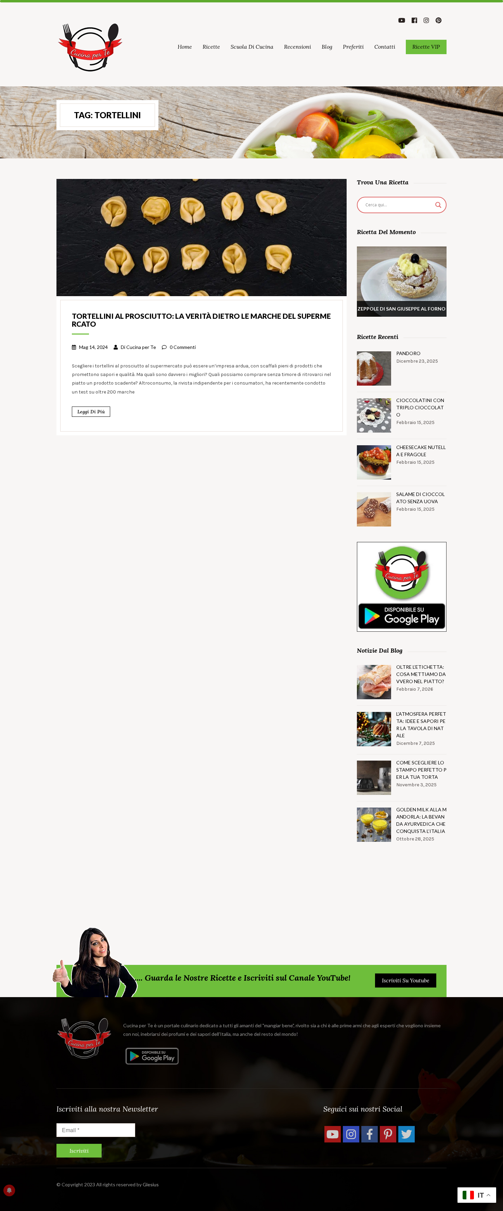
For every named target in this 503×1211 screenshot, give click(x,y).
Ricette (211, 46)
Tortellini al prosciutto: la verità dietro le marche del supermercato (201, 320)
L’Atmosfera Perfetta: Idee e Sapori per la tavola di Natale (421, 724)
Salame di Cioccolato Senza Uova (420, 497)
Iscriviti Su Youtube (405, 980)
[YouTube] (332, 1134)
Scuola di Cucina (252, 46)
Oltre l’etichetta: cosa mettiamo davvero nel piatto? (421, 674)
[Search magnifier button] (438, 205)
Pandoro (408, 353)
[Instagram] (351, 1134)
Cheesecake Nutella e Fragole (421, 450)
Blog (327, 46)
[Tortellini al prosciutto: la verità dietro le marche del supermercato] (201, 236)
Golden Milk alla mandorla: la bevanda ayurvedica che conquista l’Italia (421, 820)
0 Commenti (183, 347)
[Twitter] (406, 1134)
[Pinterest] (388, 1134)
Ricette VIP (426, 46)
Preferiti (353, 46)
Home (185, 46)
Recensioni (297, 46)
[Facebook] (369, 1134)
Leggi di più (91, 412)
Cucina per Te (141, 347)
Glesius (151, 1184)
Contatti (384, 46)
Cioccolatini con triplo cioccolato (420, 407)
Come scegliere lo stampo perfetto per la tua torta (421, 770)
